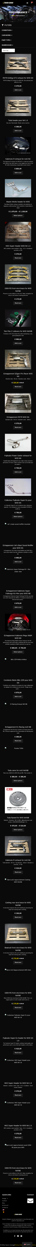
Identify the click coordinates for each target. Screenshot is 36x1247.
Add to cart (18, 90)
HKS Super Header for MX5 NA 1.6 (18, 1126)
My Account (5, 1205)
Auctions (4, 1200)
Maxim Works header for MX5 (18, 202)
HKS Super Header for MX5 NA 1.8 (18, 1083)
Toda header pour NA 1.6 (18, 120)
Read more (18, 258)
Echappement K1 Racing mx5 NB (18, 727)
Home (13, 16)
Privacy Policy (19, 1245)
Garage (4, 1198)
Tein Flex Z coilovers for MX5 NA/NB (18, 331)
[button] (27, 3)
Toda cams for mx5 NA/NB (18, 770)
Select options (18, 215)
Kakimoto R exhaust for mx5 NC (18, 159)
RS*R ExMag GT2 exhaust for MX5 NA (18, 78)
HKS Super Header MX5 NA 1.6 (18, 246)
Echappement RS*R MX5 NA (18, 417)
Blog (3, 1203)
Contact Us (5, 1207)
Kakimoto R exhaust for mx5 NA (18, 860)
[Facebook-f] (14, 1236)
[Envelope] (21, 1236)
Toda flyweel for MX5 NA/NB (18, 818)
